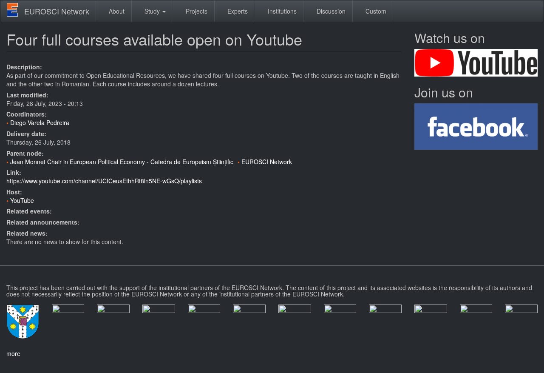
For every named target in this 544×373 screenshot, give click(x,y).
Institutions (281, 11)
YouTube (22, 200)
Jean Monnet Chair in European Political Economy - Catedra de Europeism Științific (121, 161)
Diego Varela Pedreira (39, 122)
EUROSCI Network (56, 11)
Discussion (330, 11)
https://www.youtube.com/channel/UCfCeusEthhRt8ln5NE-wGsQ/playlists (104, 181)
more (13, 353)
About (116, 11)
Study (152, 11)
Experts (237, 11)
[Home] (15, 10)
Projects (195, 11)
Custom (375, 11)
